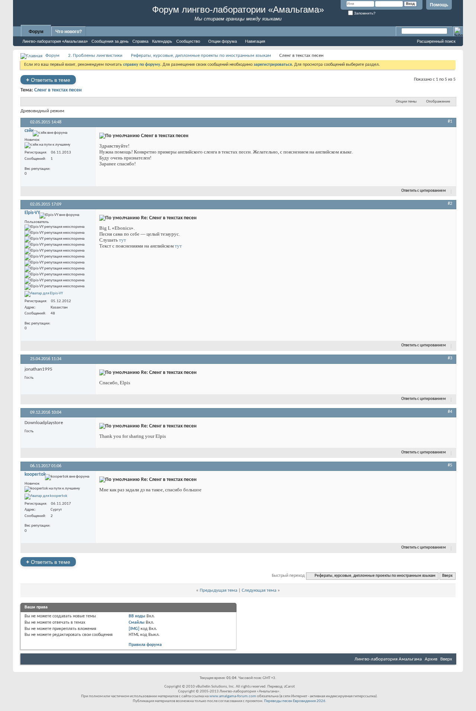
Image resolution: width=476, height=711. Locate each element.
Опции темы (406, 102)
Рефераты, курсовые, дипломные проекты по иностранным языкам (201, 55)
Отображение (438, 102)
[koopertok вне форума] (46, 497)
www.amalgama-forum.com (232, 696)
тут (122, 240)
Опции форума (222, 41)
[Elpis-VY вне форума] (44, 294)
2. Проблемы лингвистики (95, 55)
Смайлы (137, 622)
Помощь (439, 4)
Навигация (255, 41)
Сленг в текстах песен (58, 90)
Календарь (162, 41)
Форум (36, 31)
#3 (450, 358)
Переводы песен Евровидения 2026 (294, 701)
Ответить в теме (48, 80)
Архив (431, 659)
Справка (140, 41)
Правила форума (145, 645)
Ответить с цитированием (423, 191)
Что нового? (68, 31)
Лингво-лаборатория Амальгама (388, 659)
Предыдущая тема (218, 590)
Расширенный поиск (436, 41)
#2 (450, 203)
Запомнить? (364, 13)
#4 (450, 412)
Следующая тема (259, 590)
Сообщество (188, 41)
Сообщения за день (110, 41)
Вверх (447, 576)
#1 (450, 121)
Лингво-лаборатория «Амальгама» (55, 41)
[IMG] (134, 629)
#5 (450, 465)
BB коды (137, 616)
